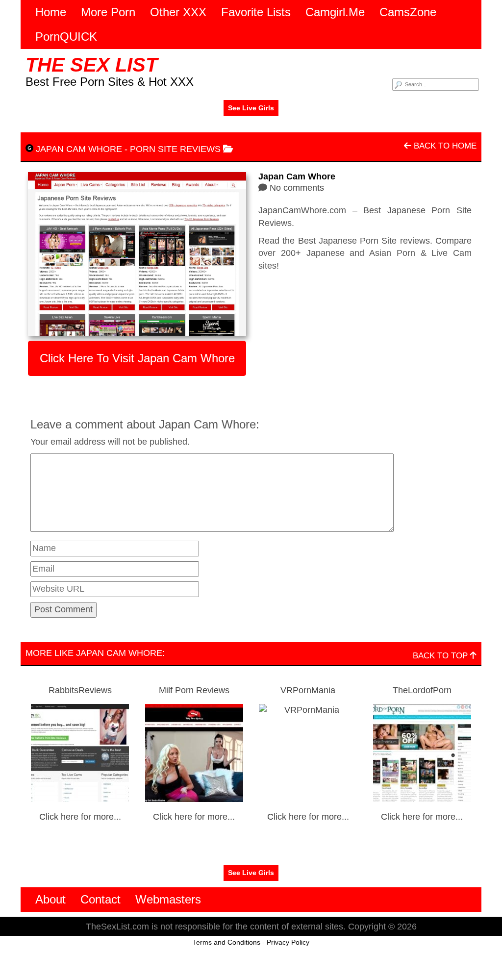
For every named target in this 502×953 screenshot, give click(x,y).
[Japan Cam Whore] (137, 254)
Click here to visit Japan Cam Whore (137, 358)
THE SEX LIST (91, 64)
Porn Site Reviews (175, 149)
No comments (297, 188)
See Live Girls (251, 108)
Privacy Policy (288, 942)
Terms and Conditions (226, 942)
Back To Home (444, 145)
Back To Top (441, 655)
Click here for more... (80, 817)
